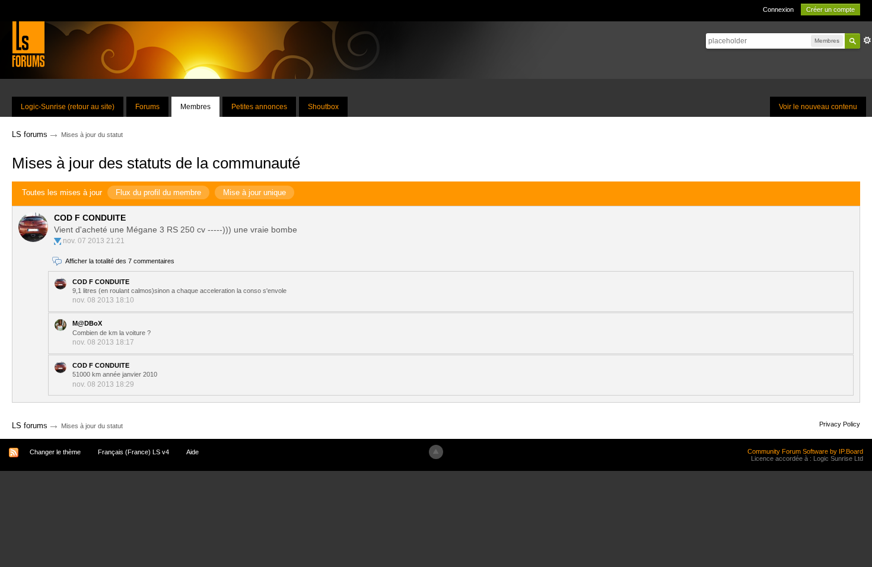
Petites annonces (259, 107)
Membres (195, 107)
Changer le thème (55, 451)
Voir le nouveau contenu (818, 107)
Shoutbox (323, 107)
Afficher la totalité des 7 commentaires (119, 261)
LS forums (29, 425)
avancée (867, 40)
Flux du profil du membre (158, 192)
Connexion (778, 9)
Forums (147, 107)
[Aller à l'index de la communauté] (28, 43)
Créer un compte (830, 9)
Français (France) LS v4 (133, 451)
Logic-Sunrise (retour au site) (67, 107)
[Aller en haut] (436, 452)
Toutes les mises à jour (62, 192)
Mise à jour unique (254, 192)
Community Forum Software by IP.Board (805, 451)
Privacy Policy (839, 424)
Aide (192, 451)
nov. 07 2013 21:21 (94, 241)
